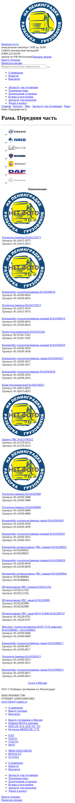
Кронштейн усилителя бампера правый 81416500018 (33, 560)
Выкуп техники (10, 59)
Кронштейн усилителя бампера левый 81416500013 (32, 669)
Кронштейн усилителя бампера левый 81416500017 (32, 643)
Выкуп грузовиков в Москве (25, 719)
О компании (15, 707)
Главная (6, 106)
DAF (11, 735)
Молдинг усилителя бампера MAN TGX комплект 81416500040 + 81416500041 (32, 628)
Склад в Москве (37, 682)
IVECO (12, 738)
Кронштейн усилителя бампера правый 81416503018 (33, 345)
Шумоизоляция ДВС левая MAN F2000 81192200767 (33, 613)
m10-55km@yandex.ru (14, 701)
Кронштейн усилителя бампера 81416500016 (28, 291)
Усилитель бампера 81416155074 (21, 305)
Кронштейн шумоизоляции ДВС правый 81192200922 (34, 547)
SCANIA (13, 756)
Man (27, 106)
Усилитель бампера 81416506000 (21, 507)
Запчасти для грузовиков (47, 106)
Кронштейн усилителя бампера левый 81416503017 (32, 358)
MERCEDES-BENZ (20, 750)
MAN (11, 744)
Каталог (18, 106)
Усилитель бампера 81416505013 (21, 656)
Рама (67, 106)
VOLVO (13, 741)
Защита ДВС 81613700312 (17, 439)
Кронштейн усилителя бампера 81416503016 (28, 371)
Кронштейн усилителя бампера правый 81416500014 (33, 318)
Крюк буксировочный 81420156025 (23, 384)
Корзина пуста (10, 44)
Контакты (14, 713)
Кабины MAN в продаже (23, 723)
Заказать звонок (42, 56)
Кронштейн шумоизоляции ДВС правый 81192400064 (34, 573)
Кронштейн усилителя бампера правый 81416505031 (33, 533)
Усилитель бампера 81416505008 (21, 493)
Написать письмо (11, 63)
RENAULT (15, 753)
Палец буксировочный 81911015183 (23, 331)
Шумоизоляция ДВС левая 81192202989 (26, 600)
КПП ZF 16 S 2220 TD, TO (24, 726)
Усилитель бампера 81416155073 (21, 237)
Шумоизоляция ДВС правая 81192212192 (26, 586)
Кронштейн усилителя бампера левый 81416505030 (32, 520)
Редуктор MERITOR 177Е (23, 729)
